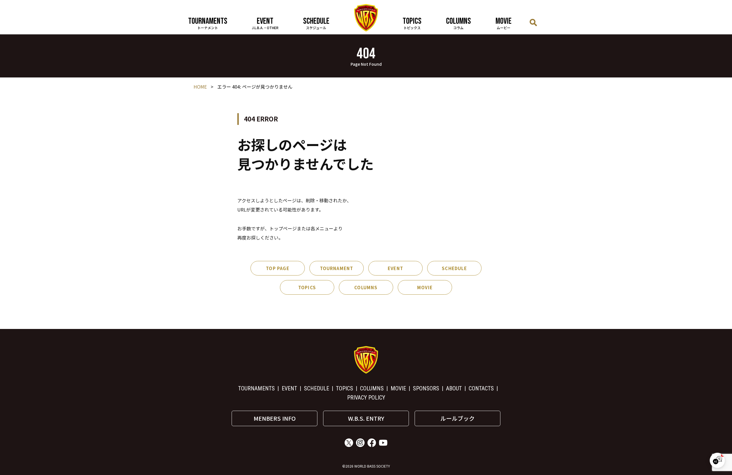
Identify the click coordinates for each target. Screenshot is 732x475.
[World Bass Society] (366, 17)
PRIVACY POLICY (366, 397)
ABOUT (454, 388)
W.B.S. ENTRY (366, 418)
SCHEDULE (454, 268)
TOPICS (307, 287)
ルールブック (457, 418)
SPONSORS (426, 388)
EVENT (395, 268)
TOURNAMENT (336, 268)
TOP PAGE (277, 268)
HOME (200, 86)
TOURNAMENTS (256, 388)
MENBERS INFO (275, 418)
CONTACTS (481, 388)
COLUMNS (365, 287)
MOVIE (425, 287)
